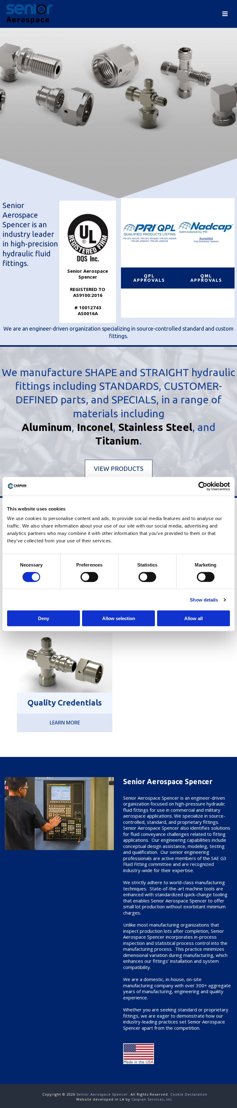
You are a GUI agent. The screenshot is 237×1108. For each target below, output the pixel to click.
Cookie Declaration (188, 1094)
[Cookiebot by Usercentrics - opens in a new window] (203, 486)
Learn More (65, 722)
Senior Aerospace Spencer (102, 1094)
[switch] (89, 577)
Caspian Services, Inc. (152, 1099)
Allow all (193, 618)
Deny (43, 618)
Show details (204, 599)
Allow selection (118, 618)
